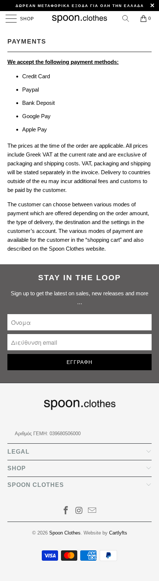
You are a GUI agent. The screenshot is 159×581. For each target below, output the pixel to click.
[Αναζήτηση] (126, 18)
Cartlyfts (118, 533)
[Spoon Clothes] (79, 18)
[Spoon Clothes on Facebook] (65, 511)
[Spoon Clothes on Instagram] (79, 511)
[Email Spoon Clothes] (92, 511)
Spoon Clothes (65, 533)
